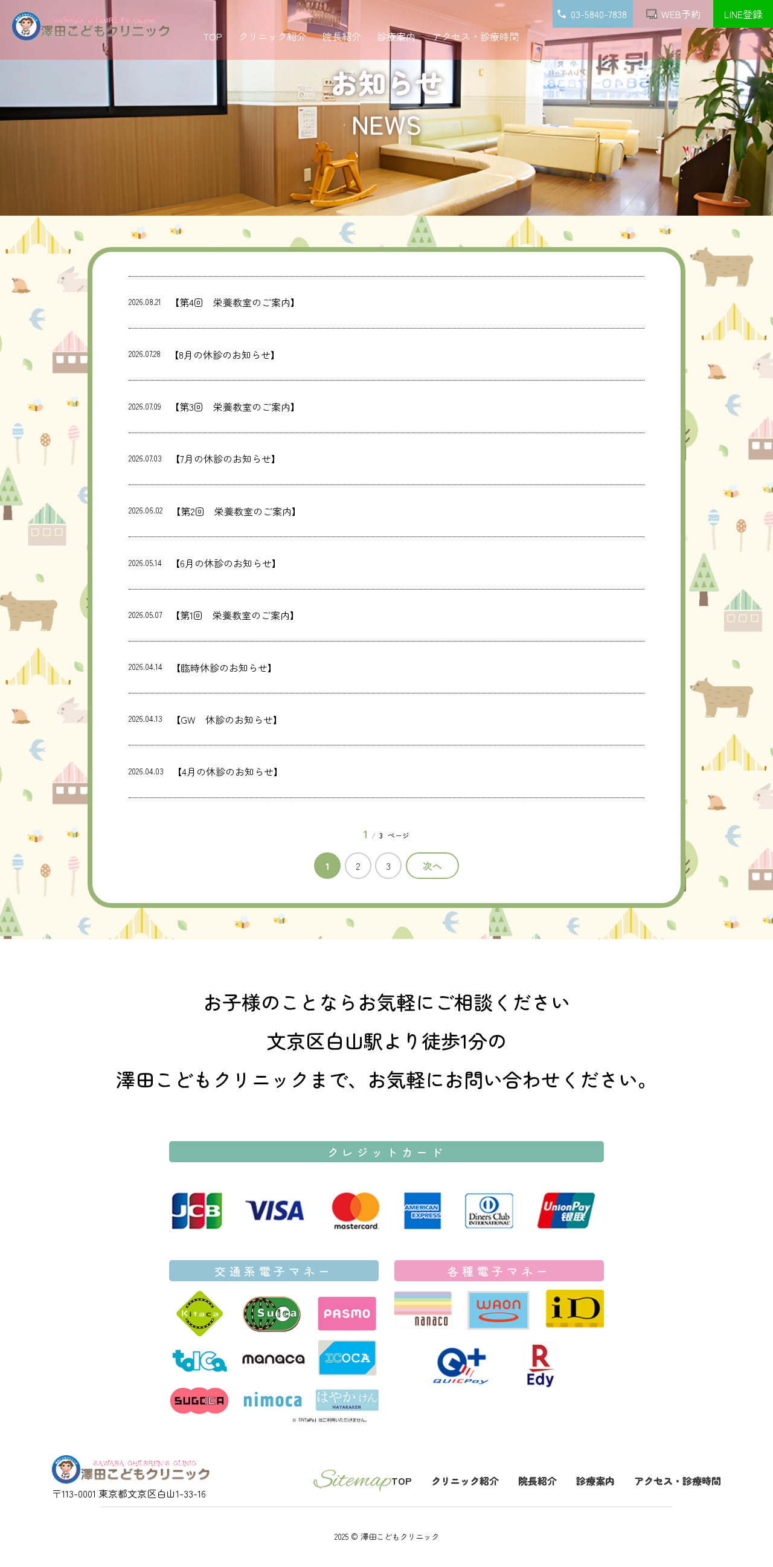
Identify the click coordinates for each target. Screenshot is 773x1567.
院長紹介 (341, 36)
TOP (213, 36)
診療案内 (396, 36)
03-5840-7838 (600, 13)
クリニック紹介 (272, 36)
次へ (432, 865)
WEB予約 (681, 13)
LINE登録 (743, 13)
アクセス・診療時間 (475, 36)
